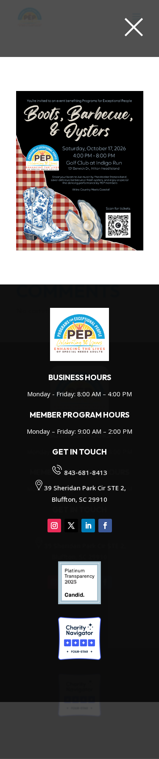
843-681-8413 (85, 472)
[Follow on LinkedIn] (88, 525)
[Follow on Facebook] (105, 525)
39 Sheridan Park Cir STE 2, (85, 487)
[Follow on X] (71, 525)
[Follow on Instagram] (54, 525)
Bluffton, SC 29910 (79, 499)
